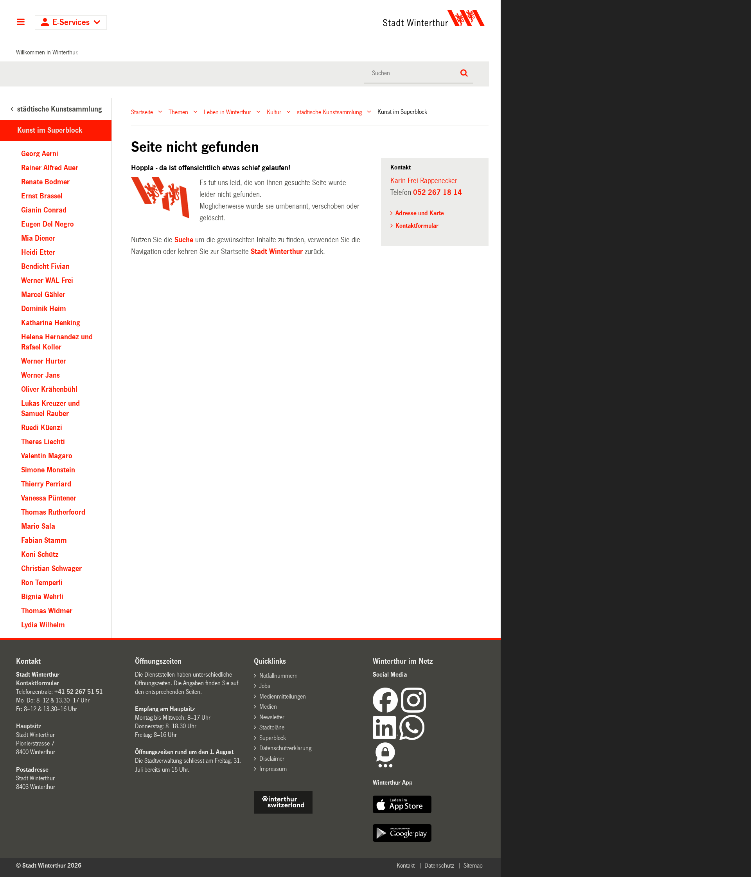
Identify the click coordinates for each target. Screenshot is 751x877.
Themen (178, 111)
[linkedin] (386, 738)
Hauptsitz (28, 726)
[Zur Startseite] (361, 18)
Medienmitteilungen (282, 696)
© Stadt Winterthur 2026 (48, 865)
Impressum (273, 768)
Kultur (274, 111)
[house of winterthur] (283, 811)
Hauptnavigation (20, 22)
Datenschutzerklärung (285, 748)
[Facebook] (387, 710)
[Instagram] (413, 710)
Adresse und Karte (419, 213)
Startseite (142, 111)
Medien (268, 706)
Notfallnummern (278, 675)
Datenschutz (439, 865)
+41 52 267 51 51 (78, 691)
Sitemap (473, 865)
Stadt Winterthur (277, 252)
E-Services (71, 22)
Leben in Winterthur (227, 111)
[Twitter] (427, 710)
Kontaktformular (416, 225)
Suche (183, 240)
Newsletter (271, 717)
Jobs (264, 686)
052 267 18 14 (437, 192)
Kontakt (406, 865)
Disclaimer (271, 758)
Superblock (272, 738)
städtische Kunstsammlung (329, 111)
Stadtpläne (271, 727)
